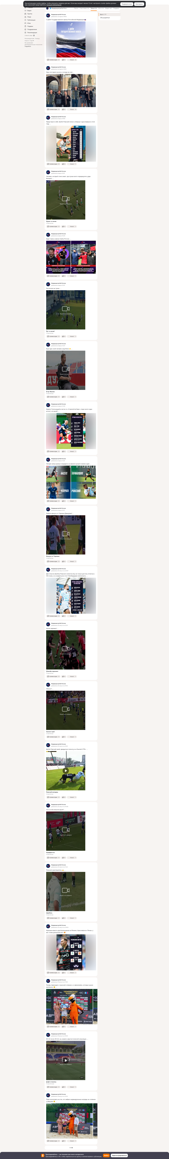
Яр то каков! (50, 331)
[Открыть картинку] (69, 1006)
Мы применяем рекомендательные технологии (33, 44)
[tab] (76, 8)
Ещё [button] (31, 40)
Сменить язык (28, 35)
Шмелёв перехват (52, 671)
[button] (53, 60)
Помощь (37, 38)
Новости (27, 40)
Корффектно (50, 852)
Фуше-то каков (51, 221)
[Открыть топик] (71, 20)
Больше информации (54, 5)
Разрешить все (127, 4)
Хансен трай (50, 732)
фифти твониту (51, 1082)
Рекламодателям (29, 38)
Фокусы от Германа (52, 556)
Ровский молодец (52, 792)
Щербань (49, 913)
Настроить (139, 4)
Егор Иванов (50, 392)
